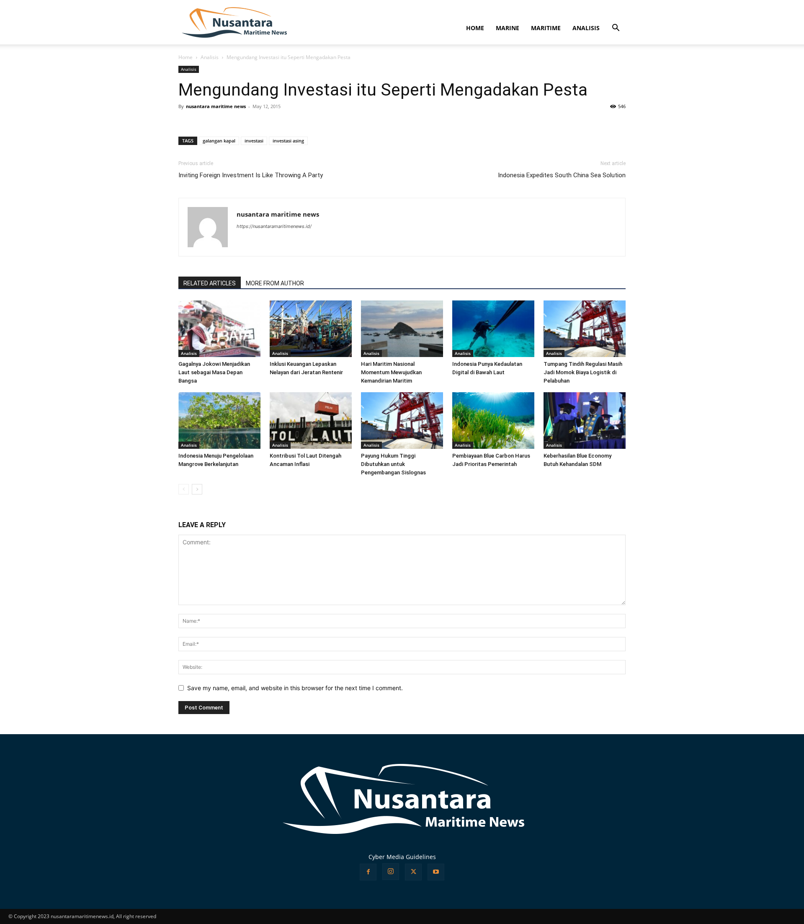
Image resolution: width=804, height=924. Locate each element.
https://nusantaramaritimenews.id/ (274, 226)
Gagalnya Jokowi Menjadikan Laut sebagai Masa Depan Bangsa (214, 372)
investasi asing (288, 140)
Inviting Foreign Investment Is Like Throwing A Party (250, 175)
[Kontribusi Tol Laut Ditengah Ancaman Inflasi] (311, 420)
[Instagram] (390, 871)
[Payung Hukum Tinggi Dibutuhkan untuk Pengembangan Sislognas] (402, 420)
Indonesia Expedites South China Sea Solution (562, 175)
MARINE (507, 28)
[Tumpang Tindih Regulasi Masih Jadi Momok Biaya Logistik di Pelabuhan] (585, 328)
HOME (475, 28)
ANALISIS (586, 28)
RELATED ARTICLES (209, 283)
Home (185, 57)
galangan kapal (219, 140)
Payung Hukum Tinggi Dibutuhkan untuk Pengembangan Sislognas (393, 464)
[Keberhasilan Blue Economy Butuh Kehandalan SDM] (585, 420)
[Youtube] (436, 872)
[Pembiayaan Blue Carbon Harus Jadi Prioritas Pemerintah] (493, 420)
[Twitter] (413, 872)
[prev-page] (183, 489)
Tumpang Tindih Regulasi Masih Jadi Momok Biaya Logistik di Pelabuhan (583, 372)
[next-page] (197, 489)
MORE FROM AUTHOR (275, 283)
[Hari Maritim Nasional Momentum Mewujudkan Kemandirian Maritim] (402, 328)
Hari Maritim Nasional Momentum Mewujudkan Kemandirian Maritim (391, 372)
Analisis (210, 57)
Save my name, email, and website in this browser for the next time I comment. (295, 687)
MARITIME (546, 28)
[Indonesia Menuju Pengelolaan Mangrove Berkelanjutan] (219, 420)
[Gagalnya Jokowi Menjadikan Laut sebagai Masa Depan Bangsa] (219, 328)
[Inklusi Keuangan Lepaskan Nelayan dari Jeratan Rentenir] (311, 328)
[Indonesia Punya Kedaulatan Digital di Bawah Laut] (493, 328)
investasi (254, 140)
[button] (616, 29)
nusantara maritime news (216, 106)
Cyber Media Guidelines (402, 857)
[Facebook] (368, 872)
